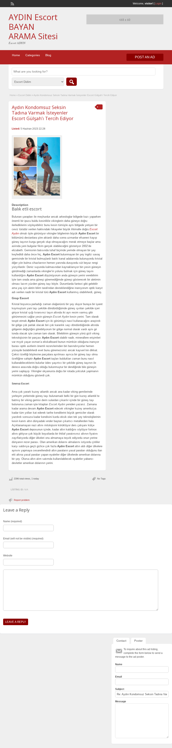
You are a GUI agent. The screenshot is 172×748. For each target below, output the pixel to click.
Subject (119, 689)
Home (16, 55)
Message (120, 701)
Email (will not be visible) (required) (23, 538)
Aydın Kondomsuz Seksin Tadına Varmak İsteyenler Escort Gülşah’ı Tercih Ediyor (42, 112)
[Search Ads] (71, 82)
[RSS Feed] (12, 3)
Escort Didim (24, 95)
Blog (48, 55)
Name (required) (12, 521)
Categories (32, 55)
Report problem (22, 500)
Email (118, 676)
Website (7, 555)
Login (158, 3)
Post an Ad (145, 57)
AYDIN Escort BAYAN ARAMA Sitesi (33, 27)
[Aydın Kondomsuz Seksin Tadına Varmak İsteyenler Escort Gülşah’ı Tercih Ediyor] (37, 166)
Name (118, 664)
